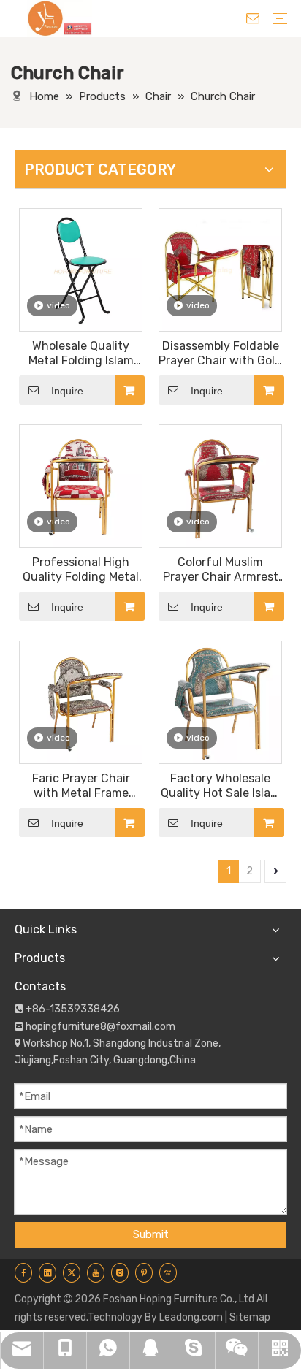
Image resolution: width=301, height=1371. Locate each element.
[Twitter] (71, 1272)
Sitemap (249, 1317)
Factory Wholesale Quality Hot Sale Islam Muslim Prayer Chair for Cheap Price (221, 786)
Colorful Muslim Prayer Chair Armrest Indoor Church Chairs (220, 569)
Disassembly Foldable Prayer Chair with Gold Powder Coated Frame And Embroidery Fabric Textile (220, 353)
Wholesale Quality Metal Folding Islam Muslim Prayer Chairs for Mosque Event (80, 353)
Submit (151, 1234)
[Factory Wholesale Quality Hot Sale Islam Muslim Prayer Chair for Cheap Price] (220, 702)
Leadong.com (191, 1317)
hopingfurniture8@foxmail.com (100, 1026)
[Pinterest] (144, 1272)
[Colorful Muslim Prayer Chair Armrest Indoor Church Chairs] (220, 485)
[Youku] (168, 1272)
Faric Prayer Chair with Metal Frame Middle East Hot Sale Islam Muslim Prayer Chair (81, 786)
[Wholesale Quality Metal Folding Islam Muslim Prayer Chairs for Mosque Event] (81, 269)
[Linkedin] (47, 1272)
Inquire (67, 391)
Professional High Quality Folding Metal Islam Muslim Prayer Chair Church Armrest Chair (80, 569)
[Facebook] (23, 1272)
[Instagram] (120, 1272)
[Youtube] (95, 1272)
